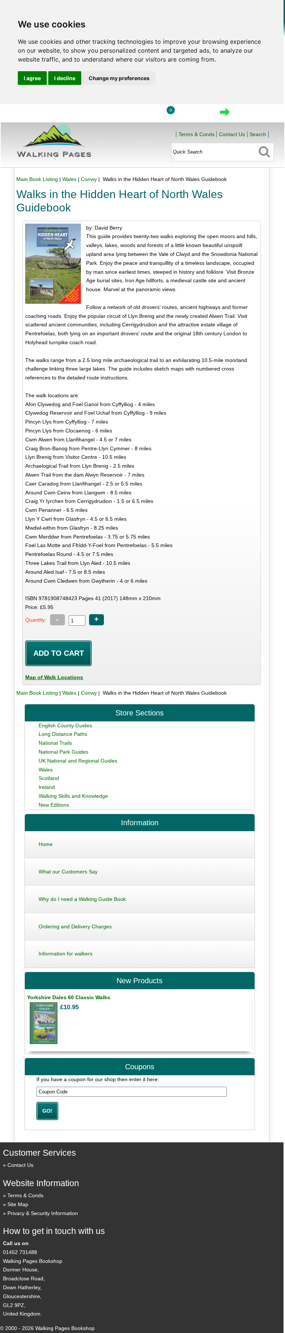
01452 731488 (20, 1252)
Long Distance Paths (63, 734)
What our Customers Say (68, 872)
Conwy (89, 179)
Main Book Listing (37, 179)
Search (257, 134)
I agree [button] (32, 78)
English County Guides (65, 725)
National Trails (55, 743)
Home (107, 114)
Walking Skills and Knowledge (73, 796)
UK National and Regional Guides (78, 761)
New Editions (54, 805)
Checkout (249, 114)
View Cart (193, 114)
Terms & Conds (196, 134)
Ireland (47, 787)
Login (142, 114)
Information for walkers (65, 954)
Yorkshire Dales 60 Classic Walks (68, 997)
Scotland (49, 778)
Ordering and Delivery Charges (75, 926)
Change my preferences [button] (119, 78)
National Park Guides (63, 752)
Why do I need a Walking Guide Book (82, 899)
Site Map (17, 1204)
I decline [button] (64, 78)
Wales (69, 179)
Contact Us (232, 134)
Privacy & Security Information (42, 1213)
